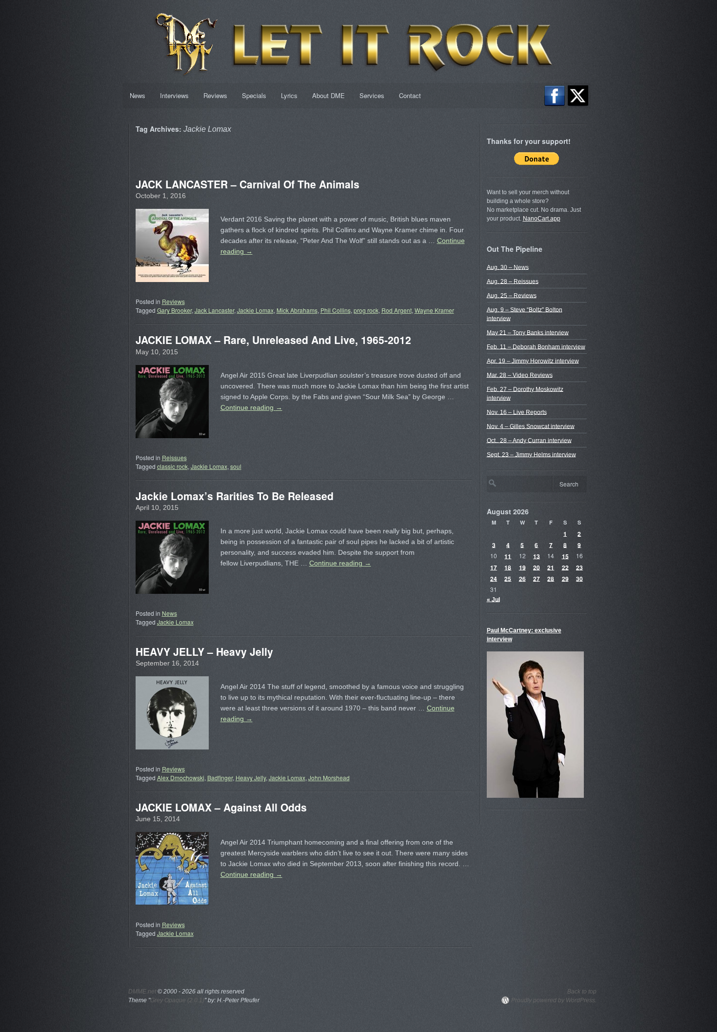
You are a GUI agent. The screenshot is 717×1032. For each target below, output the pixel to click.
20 (536, 567)
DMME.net (142, 991)
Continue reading (251, 407)
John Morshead (329, 777)
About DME (328, 95)
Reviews (215, 95)
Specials (254, 95)
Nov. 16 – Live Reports (517, 411)
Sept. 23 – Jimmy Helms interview (531, 454)
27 (536, 578)
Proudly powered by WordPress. (554, 1000)
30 (579, 578)
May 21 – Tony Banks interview (528, 332)
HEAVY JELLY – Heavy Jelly (204, 651)
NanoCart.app (541, 218)
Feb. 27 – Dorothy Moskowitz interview (525, 393)
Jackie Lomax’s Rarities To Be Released (235, 495)
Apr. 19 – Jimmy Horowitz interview (533, 360)
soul (235, 466)
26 (522, 578)
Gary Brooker (174, 310)
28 (550, 578)
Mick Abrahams (297, 310)
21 (550, 567)
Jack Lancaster (214, 310)
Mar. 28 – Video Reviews (520, 374)
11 (507, 555)
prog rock (366, 310)
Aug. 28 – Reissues (512, 281)
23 (579, 567)
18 (507, 567)
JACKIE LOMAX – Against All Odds (221, 807)
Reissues (174, 457)
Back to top (582, 991)
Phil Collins (335, 310)
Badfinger (220, 777)
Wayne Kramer (434, 310)
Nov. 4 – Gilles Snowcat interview (531, 426)
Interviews (174, 95)
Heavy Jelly (251, 777)
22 (565, 567)
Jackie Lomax (255, 310)
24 (493, 578)
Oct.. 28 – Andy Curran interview (529, 440)
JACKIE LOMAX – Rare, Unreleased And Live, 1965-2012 (273, 339)
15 (565, 555)
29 (565, 578)
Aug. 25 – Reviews (512, 295)
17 (493, 567)
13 (536, 555)
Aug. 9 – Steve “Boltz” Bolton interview (524, 314)
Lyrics (289, 95)
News (137, 95)
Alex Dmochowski (180, 777)
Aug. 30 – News (508, 266)
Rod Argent (396, 310)
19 (522, 567)
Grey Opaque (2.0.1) (177, 1000)
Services (371, 95)
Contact (410, 95)
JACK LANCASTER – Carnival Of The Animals (247, 184)
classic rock (172, 466)
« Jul (493, 599)
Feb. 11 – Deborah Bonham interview (536, 346)
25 (507, 578)
